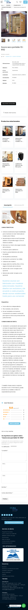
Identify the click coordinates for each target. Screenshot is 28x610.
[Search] (17, 2)
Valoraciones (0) (19, 205)
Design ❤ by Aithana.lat (14, 607)
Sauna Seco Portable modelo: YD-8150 (19, 141)
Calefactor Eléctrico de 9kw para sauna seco (18, 166)
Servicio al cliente (8, 529)
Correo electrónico (7, 493)
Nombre (4, 487)
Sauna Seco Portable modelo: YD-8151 (6, 141)
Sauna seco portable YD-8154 (6, 190)
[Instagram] (7, 515)
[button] (26, 12)
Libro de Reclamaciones (9, 546)
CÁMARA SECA (17, 5)
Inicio (2, 5)
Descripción (8, 205)
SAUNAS (8, 5)
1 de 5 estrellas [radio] (11, 446)
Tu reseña (5, 450)
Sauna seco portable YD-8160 (19, 190)
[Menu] (2, 2)
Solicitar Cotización (8, 103)
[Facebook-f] (2, 515)
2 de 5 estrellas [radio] (12, 446)
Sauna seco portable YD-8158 (6, 165)
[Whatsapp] (9, 515)
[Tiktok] (11, 515)
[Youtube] (4, 515)
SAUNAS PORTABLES (6, 7)
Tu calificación (5, 446)
